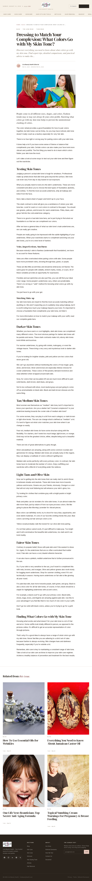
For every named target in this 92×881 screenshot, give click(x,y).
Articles (58, 14)
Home (18, 24)
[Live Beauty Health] (13, 844)
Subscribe (84, 6)
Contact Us (48, 856)
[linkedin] (12, 857)
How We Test (49, 853)
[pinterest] (16, 857)
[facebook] (4, 857)
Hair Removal (70, 14)
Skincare (29, 14)
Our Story (48, 846)
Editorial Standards (51, 849)
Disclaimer (48, 859)
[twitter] (20, 857)
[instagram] (8, 857)
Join (86, 851)
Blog (23, 24)
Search (74, 6)
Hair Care (7, 14)
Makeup (81, 14)
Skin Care (18, 14)
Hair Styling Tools (43, 14)
